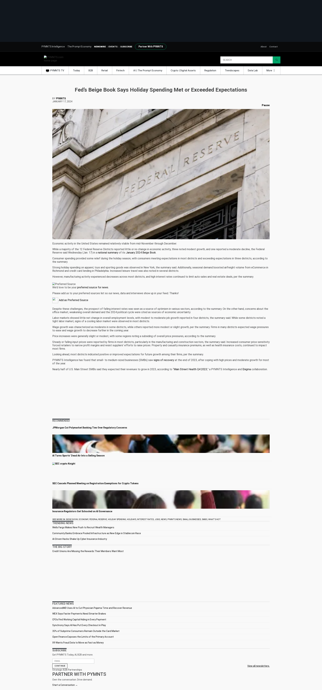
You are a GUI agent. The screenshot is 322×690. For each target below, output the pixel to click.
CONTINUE (60, 666)
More (269, 70)
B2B (91, 70)
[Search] (276, 59)
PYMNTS (61, 98)
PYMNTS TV (57, 70)
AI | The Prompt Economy (147, 70)
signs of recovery (164, 360)
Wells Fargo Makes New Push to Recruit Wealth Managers (83, 527)
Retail (104, 70)
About (264, 47)
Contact (273, 47)
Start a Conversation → (65, 685)
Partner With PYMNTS (151, 46)
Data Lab (253, 70)
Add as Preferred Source (73, 300)
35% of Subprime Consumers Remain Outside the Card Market (85, 631)
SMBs (204, 519)
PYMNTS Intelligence (53, 46)
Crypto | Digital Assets (183, 70)
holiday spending (117, 519)
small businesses (192, 519)
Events (113, 46)
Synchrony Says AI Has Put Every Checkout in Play (79, 625)
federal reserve (98, 519)
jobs (157, 519)
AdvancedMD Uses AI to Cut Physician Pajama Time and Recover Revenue (92, 608)
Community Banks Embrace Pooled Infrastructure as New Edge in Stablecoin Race (96, 533)
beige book (72, 519)
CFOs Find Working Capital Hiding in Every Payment (79, 619)
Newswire (100, 46)
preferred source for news (92, 287)
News (164, 519)
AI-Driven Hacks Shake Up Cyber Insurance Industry (79, 539)
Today (76, 70)
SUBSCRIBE (126, 46)
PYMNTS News (175, 519)
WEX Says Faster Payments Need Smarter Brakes (79, 613)
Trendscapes (232, 70)
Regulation (210, 70)
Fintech (120, 70)
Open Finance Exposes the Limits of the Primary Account (83, 636)
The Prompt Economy (79, 46)
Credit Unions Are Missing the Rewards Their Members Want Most (88, 551)
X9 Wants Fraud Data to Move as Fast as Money (78, 642)
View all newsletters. (258, 666)
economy (83, 519)
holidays (131, 519)
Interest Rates (145, 519)
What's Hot (214, 519)
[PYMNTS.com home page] (55, 58)
